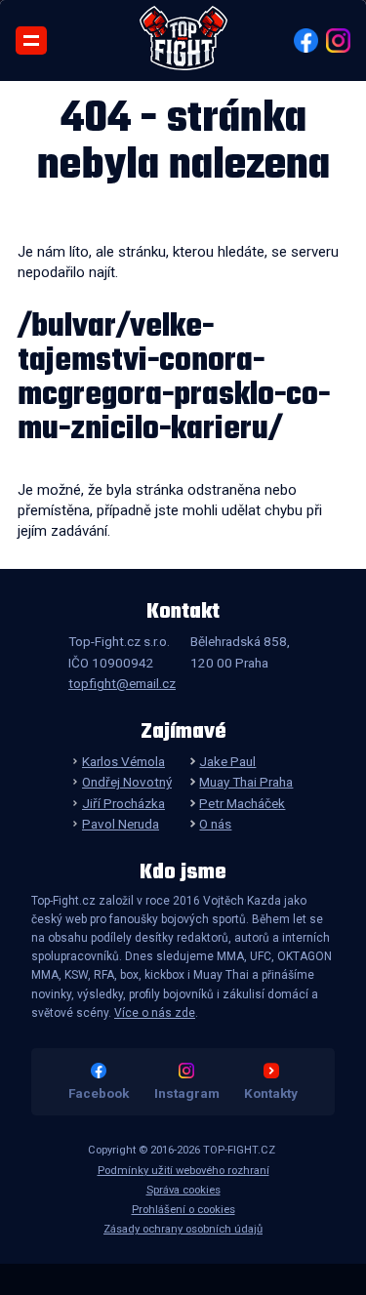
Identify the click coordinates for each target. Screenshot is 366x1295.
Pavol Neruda (120, 823)
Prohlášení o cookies (183, 1209)
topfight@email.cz (122, 683)
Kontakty (271, 1093)
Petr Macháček (242, 803)
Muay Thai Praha (246, 781)
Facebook (98, 1093)
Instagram (187, 1093)
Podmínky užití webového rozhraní (183, 1170)
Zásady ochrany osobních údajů (183, 1229)
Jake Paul (227, 761)
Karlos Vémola (123, 761)
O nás (215, 823)
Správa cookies (183, 1190)
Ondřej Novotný (127, 781)
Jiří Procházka (123, 803)
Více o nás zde (154, 1013)
